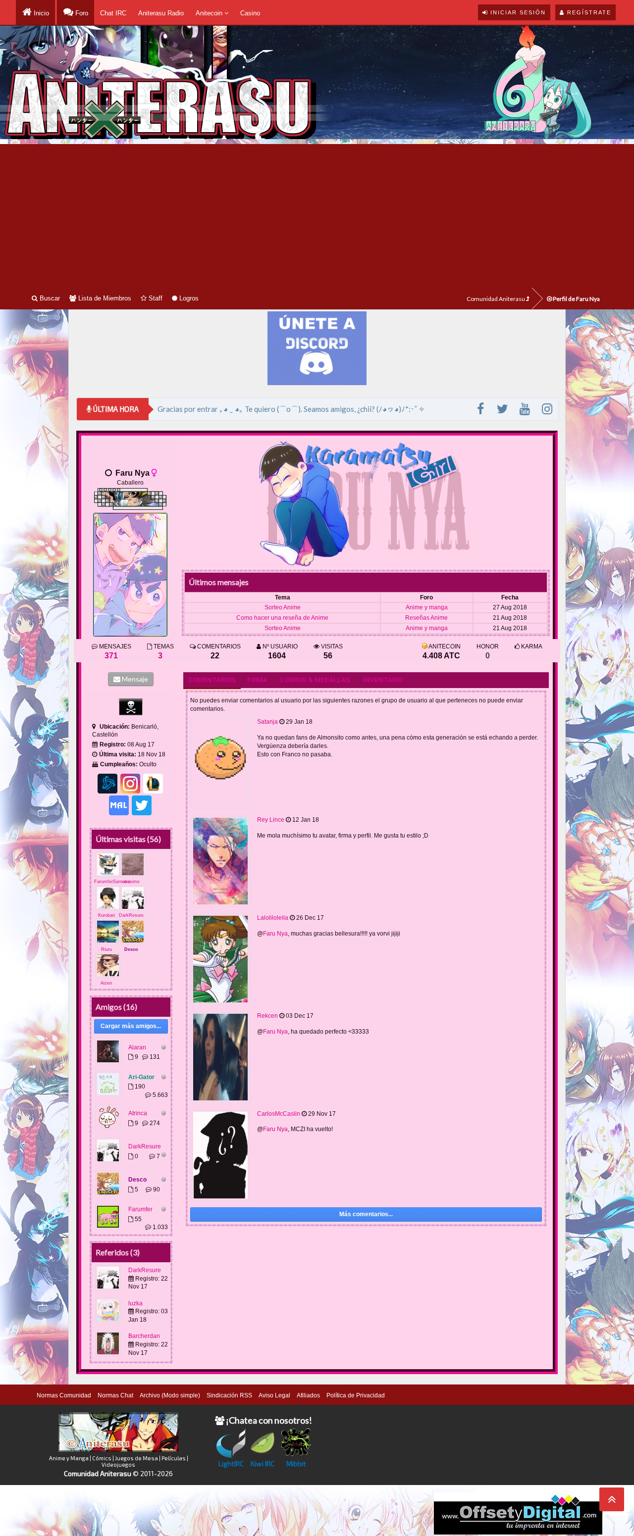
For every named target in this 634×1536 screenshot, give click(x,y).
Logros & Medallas (315, 680)
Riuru (106, 949)
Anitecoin (210, 13)
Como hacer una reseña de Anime (282, 617)
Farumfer (140, 1209)
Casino (250, 13)
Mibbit (296, 1463)
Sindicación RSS (229, 1395)
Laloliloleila (272, 917)
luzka (135, 1303)
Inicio (40, 13)
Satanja (267, 721)
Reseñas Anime (426, 617)
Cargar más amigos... (131, 1026)
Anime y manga (427, 607)
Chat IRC (113, 13)
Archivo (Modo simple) (170, 1395)
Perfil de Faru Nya (576, 298)
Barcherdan (144, 1336)
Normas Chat (115, 1395)
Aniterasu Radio (161, 13)
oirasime (131, 881)
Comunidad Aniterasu (496, 298)
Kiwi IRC (262, 1463)
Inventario (383, 680)
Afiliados (308, 1395)
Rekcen (267, 1015)
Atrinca (137, 1113)
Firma (257, 680)
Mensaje (134, 679)
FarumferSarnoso (112, 881)
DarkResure (131, 915)
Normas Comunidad (64, 1395)
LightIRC (231, 1463)
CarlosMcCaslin (278, 1113)
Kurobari (106, 915)
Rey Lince (270, 819)
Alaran (137, 1047)
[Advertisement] (317, 213)
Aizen (106, 983)
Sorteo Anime (282, 607)
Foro (80, 13)
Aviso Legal (274, 1395)
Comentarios (212, 680)
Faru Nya (275, 933)
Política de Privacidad (355, 1395)
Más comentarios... (366, 1214)
